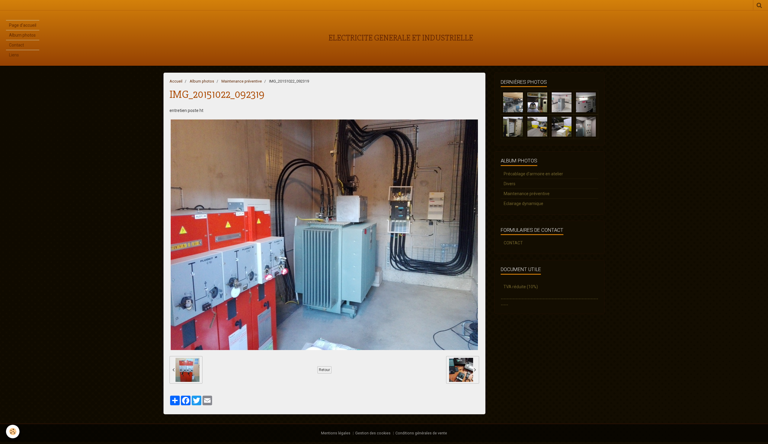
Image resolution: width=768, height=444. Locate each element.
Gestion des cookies (373, 433)
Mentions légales (335, 433)
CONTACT (513, 242)
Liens (14, 55)
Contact (16, 45)
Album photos (22, 35)
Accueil (176, 81)
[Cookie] (13, 431)
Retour (324, 370)
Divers (509, 183)
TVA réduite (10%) (520, 286)
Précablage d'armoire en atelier (533, 173)
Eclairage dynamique (523, 203)
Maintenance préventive (241, 81)
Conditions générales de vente (421, 433)
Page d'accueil (22, 25)
